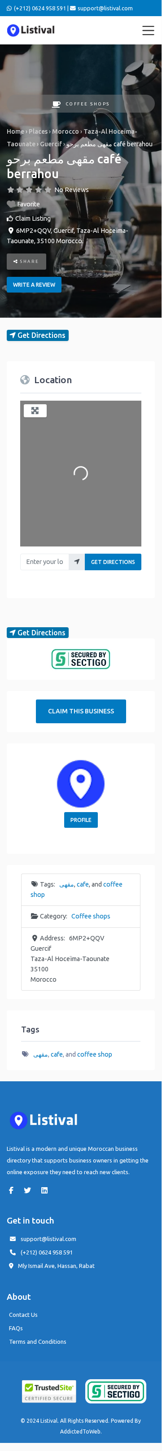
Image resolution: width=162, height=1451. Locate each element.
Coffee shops (88, 103)
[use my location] (77, 562)
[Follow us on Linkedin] (46, 1190)
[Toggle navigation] (149, 30)
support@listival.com (48, 1239)
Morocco (65, 131)
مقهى (66, 884)
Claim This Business (81, 711)
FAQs (16, 1328)
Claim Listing (33, 218)
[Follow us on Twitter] (29, 1190)
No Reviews (71, 189)
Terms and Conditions (37, 1341)
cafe (83, 884)
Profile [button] (81, 820)
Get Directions (113, 562)
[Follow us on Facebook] (13, 1190)
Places (38, 131)
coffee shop (94, 1054)
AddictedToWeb (80, 1431)
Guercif (51, 144)
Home (15, 131)
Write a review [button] (34, 285)
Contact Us (23, 1314)
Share (28, 261)
